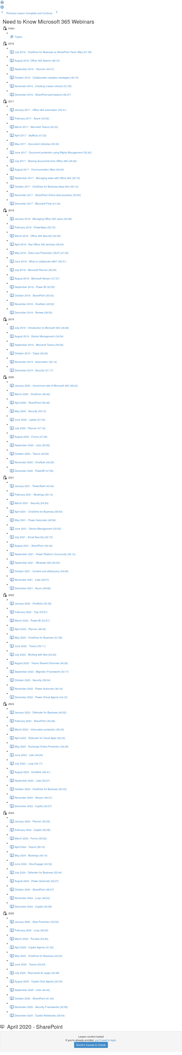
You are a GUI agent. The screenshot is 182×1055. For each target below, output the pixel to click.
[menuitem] (2, 8)
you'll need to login (105, 1040)
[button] (2, 3)
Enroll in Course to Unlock (91, 1045)
